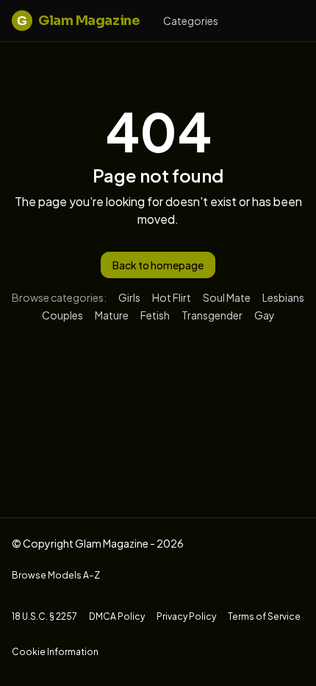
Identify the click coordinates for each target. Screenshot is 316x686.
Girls (129, 297)
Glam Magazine (78, 21)
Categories (190, 20)
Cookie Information (55, 651)
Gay (264, 315)
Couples (62, 315)
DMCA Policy (117, 616)
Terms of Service (264, 616)
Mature (112, 315)
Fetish (155, 315)
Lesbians (283, 297)
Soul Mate (227, 297)
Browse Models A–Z (56, 575)
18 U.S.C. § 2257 (44, 616)
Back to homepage (158, 265)
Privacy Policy (186, 616)
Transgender (212, 315)
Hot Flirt (171, 297)
